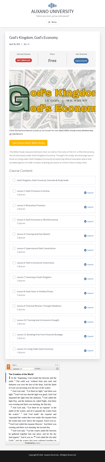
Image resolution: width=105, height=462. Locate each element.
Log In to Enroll (81, 61)
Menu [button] (54, 22)
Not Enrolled (23, 60)
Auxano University (52, 11)
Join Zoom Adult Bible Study (28, 143)
